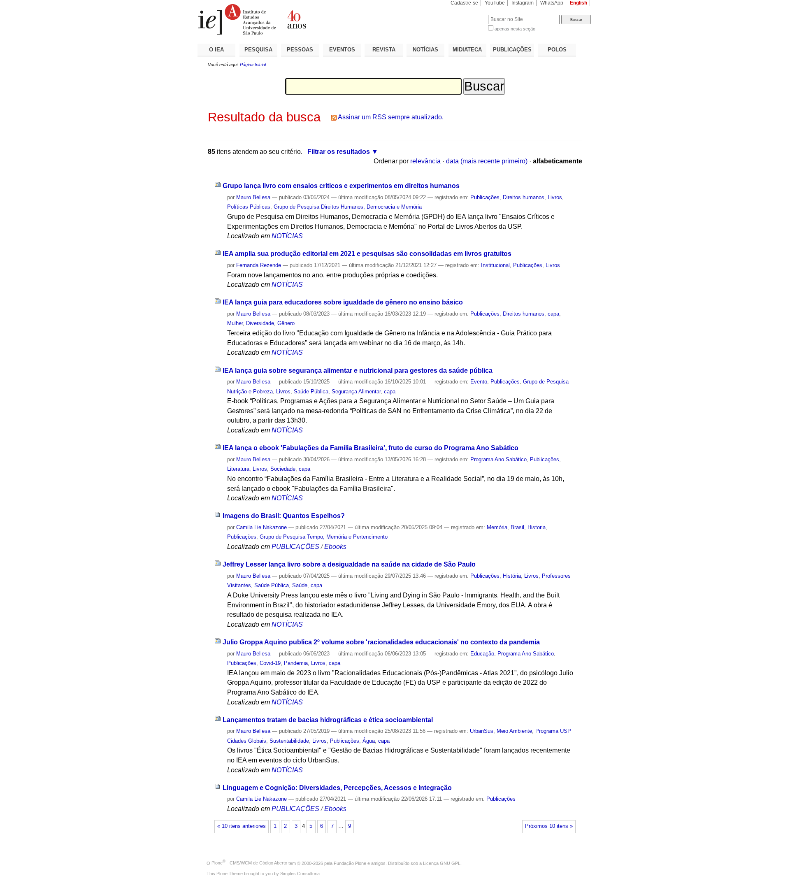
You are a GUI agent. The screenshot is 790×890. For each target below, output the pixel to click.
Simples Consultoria (300, 873)
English (578, 3)
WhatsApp (551, 3)
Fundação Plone (350, 862)
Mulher (235, 323)
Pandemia (296, 663)
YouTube (495, 3)
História (512, 576)
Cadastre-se (464, 3)
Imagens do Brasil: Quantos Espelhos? (284, 515)
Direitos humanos (523, 197)
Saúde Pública (311, 391)
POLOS (557, 49)
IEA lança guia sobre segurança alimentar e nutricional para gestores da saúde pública (358, 370)
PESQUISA (258, 49)
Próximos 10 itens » (549, 826)
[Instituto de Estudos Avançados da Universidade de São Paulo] (296, 19)
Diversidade (260, 323)
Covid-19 (270, 663)
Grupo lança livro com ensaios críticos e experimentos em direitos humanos (341, 185)
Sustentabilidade (289, 741)
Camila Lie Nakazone (261, 527)
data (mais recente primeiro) (486, 161)
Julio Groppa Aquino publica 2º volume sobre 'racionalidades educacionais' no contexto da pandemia (381, 642)
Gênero (286, 323)
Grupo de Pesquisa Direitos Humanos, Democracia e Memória (348, 207)
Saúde (299, 585)
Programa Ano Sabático (498, 459)
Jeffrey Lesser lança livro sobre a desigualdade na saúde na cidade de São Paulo (349, 564)
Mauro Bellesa (253, 197)
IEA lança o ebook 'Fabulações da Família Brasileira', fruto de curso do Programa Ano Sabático (370, 447)
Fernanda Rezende (258, 265)
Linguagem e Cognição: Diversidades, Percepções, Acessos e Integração (337, 787)
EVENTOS (342, 49)
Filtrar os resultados (338, 151)
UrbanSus (481, 731)
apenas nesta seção (515, 28)
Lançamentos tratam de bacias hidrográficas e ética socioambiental (328, 719)
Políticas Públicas (248, 207)
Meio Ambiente (514, 731)
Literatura (238, 469)
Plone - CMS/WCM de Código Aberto (249, 862)
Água (368, 741)
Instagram (522, 3)
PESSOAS (300, 49)
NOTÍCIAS (425, 49)
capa (553, 314)
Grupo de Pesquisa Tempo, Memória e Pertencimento (324, 537)
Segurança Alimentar (356, 391)
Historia (536, 527)
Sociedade (282, 469)
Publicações (485, 197)
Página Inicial (253, 64)
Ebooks (335, 546)
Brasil (517, 527)
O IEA (216, 49)
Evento (478, 382)
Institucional (495, 265)
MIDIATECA (467, 49)
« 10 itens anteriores (241, 826)
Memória (497, 527)
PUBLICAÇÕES (512, 49)
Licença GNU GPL (441, 862)
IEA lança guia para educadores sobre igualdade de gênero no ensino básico (343, 302)
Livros (555, 197)
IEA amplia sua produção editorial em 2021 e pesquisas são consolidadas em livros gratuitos (367, 253)
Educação (482, 654)
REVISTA (383, 49)
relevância (425, 161)
